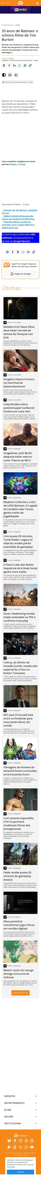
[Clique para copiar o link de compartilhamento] (30, 65)
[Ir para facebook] (14, 1140)
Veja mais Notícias (20, 993)
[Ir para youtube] (32, 1147)
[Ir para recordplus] (9, 1147)
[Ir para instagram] (20, 1140)
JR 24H (7, 1109)
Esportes (9, 1096)
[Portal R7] (20, 3)
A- (16, 75)
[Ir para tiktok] (14, 1147)
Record (8, 1116)
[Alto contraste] (4, 75)
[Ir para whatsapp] (26, 1147)
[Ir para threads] (32, 1140)
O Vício (18, 25)
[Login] (37, 3)
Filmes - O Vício (17, 164)
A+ (10, 75)
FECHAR (20, 1172)
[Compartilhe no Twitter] (4, 65)
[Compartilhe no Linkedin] (14, 65)
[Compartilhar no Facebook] (9, 65)
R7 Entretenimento (7, 25)
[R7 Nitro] (20, 10)
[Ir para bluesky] (9, 1140)
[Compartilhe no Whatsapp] (19, 65)
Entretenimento (14, 1103)
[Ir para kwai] (26, 1140)
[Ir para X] (20, 1147)
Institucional (12, 1123)
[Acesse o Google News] (25, 65)
